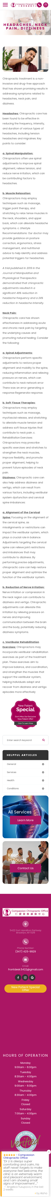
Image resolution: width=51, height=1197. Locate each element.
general (11, 764)
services (11, 772)
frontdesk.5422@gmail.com (25, 969)
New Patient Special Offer (25, 988)
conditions (13, 788)
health (10, 780)
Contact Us (26, 868)
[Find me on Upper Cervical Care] (25, 1141)
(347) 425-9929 (25, 951)
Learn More (25, 820)
